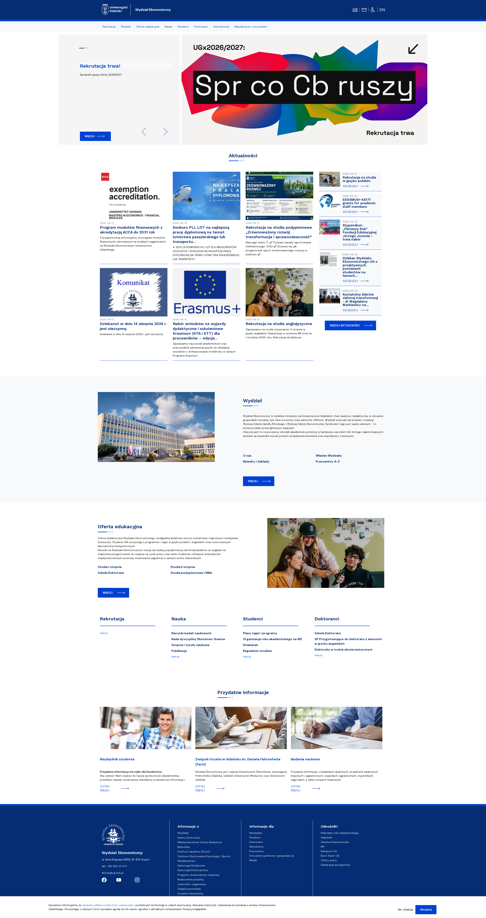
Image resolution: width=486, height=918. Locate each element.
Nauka (178, 618)
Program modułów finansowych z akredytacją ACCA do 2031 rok (131, 229)
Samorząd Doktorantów (193, 870)
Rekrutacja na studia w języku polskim (359, 179)
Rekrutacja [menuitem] (109, 26)
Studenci (253, 618)
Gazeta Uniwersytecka (335, 842)
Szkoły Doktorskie (189, 837)
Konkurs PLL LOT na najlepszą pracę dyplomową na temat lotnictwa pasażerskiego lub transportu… (201, 234)
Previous (145, 131)
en (382, 10)
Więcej (90, 136)
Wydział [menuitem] (126, 26)
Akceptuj (426, 909)
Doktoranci (327, 618)
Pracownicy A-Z (328, 461)
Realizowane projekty (191, 879)
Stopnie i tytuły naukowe (190, 645)
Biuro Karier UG (330, 855)
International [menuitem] (221, 26)
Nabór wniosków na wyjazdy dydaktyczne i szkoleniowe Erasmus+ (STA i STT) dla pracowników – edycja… (199, 330)
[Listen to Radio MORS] (355, 9)
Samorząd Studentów (191, 865)
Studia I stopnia (110, 567)
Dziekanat (250, 645)
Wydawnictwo (186, 861)
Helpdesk (326, 837)
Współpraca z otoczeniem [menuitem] (250, 26)
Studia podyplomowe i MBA (191, 573)
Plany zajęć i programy (260, 633)
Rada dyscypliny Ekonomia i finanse (198, 639)
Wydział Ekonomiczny (153, 9)
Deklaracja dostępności (335, 865)
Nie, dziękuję (405, 909)
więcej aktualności (345, 325)
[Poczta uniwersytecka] (364, 9)
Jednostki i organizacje (192, 884)
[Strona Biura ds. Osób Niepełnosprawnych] (373, 9)
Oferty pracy (329, 860)
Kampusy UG (329, 851)
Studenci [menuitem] (183, 26)
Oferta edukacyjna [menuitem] (147, 26)
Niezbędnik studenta (117, 759)
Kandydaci (255, 833)
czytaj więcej (104, 788)
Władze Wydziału (329, 456)
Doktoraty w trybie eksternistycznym (343, 650)
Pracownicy (256, 851)
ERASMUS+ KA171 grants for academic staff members (359, 203)
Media (253, 860)
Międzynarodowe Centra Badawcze (200, 842)
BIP (322, 846)
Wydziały (183, 833)
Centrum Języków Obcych (194, 851)
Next (163, 131)
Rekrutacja (112, 618)
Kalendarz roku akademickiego (340, 833)
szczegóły (350, 186)
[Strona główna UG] (115, 9)
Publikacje (179, 651)
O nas (247, 456)
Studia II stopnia (182, 567)
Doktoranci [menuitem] (201, 26)
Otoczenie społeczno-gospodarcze (271, 855)
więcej (253, 481)
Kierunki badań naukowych (191, 633)
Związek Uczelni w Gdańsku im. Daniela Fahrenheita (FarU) (237, 762)
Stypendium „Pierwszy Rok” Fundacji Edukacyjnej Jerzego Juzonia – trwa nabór (359, 232)
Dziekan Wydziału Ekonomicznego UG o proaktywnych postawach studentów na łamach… (360, 267)
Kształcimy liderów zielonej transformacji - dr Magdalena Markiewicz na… (360, 300)
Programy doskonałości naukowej (198, 875)
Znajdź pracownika (189, 888)
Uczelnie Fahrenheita (190, 893)
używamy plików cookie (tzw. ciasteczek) (107, 905)
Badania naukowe (305, 759)
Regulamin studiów (257, 651)
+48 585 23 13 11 (117, 866)
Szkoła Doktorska (111, 573)
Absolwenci (256, 846)
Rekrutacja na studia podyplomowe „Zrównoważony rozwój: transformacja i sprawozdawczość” (279, 232)
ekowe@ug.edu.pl (113, 873)
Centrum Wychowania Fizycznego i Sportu (204, 856)
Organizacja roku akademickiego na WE (272, 639)
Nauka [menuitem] (168, 26)
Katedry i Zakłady (256, 461)
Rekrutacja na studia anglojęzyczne (279, 323)
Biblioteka (184, 847)
